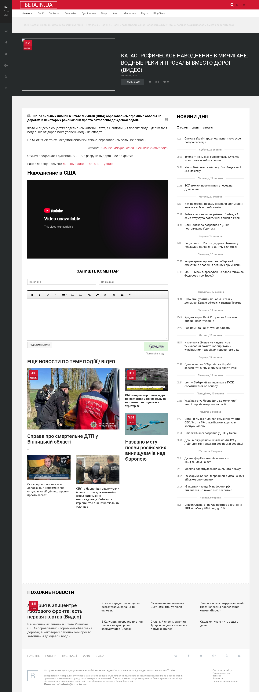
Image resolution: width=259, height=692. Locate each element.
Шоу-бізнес (159, 13)
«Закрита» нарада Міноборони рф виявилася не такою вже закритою (208, 488)
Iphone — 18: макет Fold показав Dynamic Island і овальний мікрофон (211, 158)
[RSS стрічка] (237, 4)
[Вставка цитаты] (122, 295)
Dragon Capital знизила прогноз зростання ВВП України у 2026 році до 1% (213, 506)
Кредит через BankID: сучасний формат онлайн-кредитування (210, 319)
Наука (144, 13)
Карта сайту (129, 681)
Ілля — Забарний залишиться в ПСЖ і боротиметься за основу (209, 384)
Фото (86, 655)
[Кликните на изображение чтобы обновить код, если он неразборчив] (156, 346)
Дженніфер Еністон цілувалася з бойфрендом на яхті (206, 460)
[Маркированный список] (80, 295)
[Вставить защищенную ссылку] (97, 295)
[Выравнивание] (64, 295)
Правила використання (225, 681)
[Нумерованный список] (72, 295)
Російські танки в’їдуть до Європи (207, 328)
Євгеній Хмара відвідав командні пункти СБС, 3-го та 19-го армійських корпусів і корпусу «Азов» (212, 422)
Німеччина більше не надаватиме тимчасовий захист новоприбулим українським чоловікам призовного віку (211, 346)
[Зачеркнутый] (55, 295)
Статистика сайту (222, 670)
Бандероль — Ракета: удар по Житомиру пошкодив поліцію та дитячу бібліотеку (211, 244)
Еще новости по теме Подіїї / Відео (71, 361)
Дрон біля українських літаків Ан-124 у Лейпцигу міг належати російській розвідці (213, 441)
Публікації (69, 655)
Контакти (218, 678)
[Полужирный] (31, 295)
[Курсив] (39, 295)
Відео (100, 655)
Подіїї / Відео (133, 82)
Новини (26, 13)
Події (40, 13)
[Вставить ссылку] (89, 295)
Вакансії (217, 675)
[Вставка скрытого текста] (114, 295)
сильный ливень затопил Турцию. (88, 164)
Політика (54, 13)
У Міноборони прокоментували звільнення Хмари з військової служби (213, 205)
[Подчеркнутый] (47, 295)
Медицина (130, 13)
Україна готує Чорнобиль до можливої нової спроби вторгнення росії (210, 402)
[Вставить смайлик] (105, 295)
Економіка (70, 13)
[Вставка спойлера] (130, 295)
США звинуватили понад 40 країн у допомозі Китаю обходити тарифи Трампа (212, 300)
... (62, 410)
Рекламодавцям (221, 673)
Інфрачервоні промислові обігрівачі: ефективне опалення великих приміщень (212, 263)
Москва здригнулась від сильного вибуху (212, 469)
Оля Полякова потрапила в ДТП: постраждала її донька (206, 226)
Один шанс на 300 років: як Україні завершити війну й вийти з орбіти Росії (210, 366)
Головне (33, 655)
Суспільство (89, 13)
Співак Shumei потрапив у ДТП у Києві (210, 433)
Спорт (104, 13)
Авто (115, 13)
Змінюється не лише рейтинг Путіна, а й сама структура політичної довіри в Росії (212, 216)
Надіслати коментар (40, 345)
